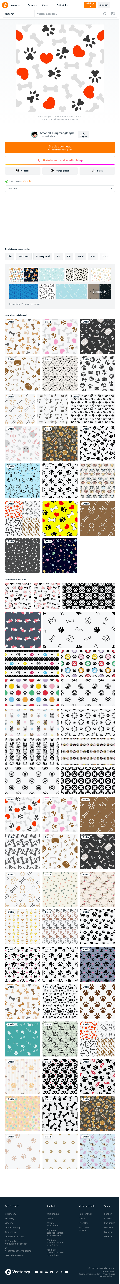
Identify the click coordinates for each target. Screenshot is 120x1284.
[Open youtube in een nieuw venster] (66, 1272)
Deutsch (106, 1227)
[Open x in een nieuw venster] (61, 1272)
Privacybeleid (106, 1273)
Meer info (12, 188)
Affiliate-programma (53, 1224)
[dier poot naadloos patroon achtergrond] (22, 1151)
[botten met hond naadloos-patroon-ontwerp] (97, 889)
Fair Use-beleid (103, 1275)
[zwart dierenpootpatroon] (92, 409)
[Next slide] (108, 256)
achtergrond (43, 256)
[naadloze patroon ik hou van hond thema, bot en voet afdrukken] (60, 336)
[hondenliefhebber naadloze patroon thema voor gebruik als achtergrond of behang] (22, 518)
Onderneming (12, 1227)
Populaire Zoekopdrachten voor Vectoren (55, 1233)
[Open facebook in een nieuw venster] (36, 1272)
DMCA (50, 1218)
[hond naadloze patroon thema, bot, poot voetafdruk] (97, 518)
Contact (83, 1218)
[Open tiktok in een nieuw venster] (56, 1272)
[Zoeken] (105, 14)
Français (106, 1231)
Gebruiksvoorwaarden (87, 1273)
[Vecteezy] (5, 5)
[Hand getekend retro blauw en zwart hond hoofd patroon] (22, 480)
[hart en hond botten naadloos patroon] (23, 630)
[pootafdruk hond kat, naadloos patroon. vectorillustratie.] (60, 480)
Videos (45, 5)
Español (106, 1218)
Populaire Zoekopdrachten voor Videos (55, 1252)
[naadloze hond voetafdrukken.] (22, 555)
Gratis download (60, 148)
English (106, 1213)
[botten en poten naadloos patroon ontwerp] (97, 1151)
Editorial (61, 5)
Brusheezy (10, 1213)
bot (58, 256)
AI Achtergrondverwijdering (18, 1249)
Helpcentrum (85, 1213)
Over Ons (83, 1222)
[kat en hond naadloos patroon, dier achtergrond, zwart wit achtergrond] (60, 1076)
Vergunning (53, 1213)
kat (69, 256)
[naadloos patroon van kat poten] (22, 1076)
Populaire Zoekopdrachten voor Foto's (55, 1242)
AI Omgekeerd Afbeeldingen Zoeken (16, 1242)
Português (107, 1222)
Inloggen (104, 5)
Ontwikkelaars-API (14, 1236)
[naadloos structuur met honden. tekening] (18, 596)
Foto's (31, 5)
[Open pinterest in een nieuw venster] (51, 1272)
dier (10, 256)
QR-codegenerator (14, 1255)
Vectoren (15, 5)
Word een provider (84, 1229)
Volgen (83, 136)
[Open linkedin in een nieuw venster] (46, 1272)
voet (92, 256)
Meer (104, 1236)
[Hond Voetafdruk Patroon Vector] (52, 409)
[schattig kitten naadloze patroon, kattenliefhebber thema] (22, 443)
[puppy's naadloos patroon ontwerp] (60, 1039)
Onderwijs (10, 1231)
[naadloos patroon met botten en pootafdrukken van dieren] (97, 443)
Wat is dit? (27, 181)
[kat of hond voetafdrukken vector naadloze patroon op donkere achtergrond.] (59, 555)
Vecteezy (9, 1218)
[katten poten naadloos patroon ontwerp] (97, 926)
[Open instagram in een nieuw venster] (41, 1272)
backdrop (24, 256)
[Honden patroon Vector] (97, 480)
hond (81, 256)
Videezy (9, 1222)
